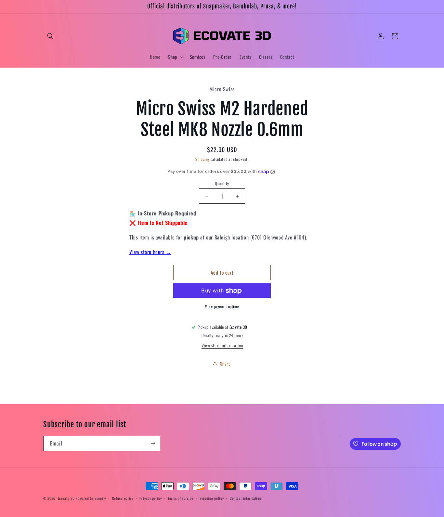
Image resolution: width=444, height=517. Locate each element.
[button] (50, 36)
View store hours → (150, 252)
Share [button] (225, 363)
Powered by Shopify (91, 498)
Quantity (222, 183)
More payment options (222, 306)
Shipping (202, 159)
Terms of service (180, 497)
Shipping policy (212, 497)
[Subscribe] (153, 443)
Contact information (245, 497)
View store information (222, 345)
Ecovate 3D (66, 498)
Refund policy (123, 497)
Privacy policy (150, 497)
